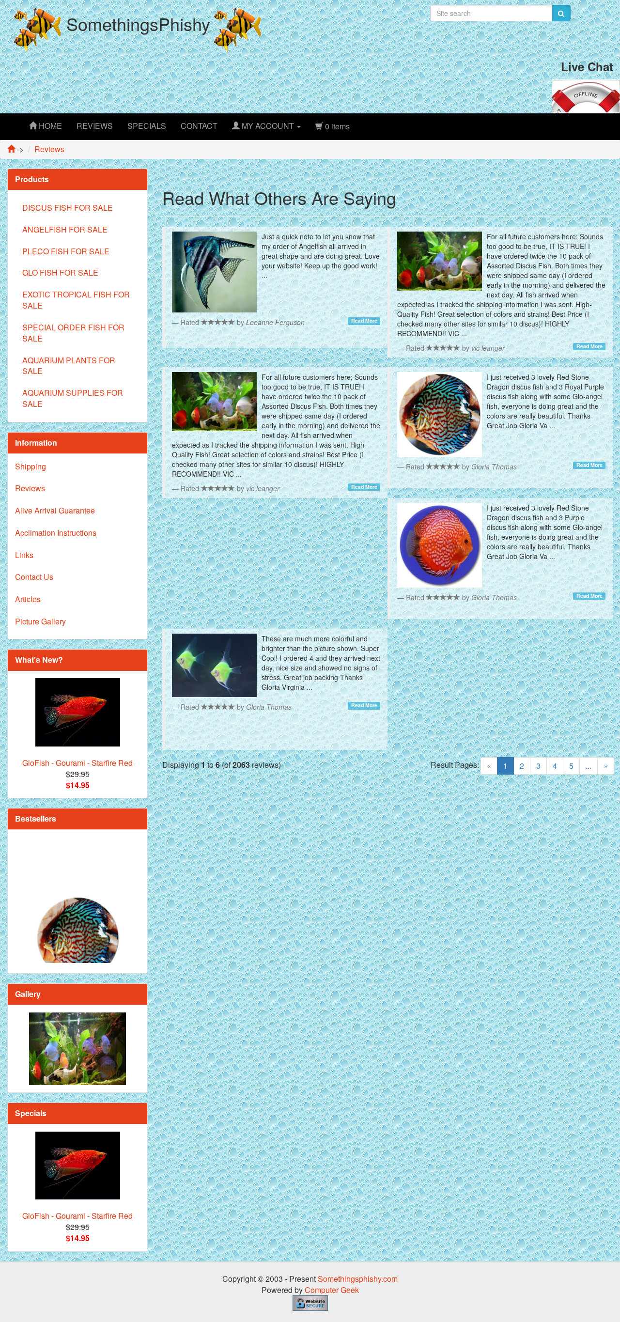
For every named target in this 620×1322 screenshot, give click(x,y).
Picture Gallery (40, 621)
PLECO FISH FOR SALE (65, 251)
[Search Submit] (561, 13)
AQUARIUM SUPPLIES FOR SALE (72, 398)
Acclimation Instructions (55, 532)
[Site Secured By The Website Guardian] (310, 1302)
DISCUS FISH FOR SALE (67, 207)
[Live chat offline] (586, 95)
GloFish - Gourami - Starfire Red (77, 762)
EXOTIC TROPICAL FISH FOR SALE (76, 300)
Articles (28, 599)
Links (24, 554)
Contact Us (34, 576)
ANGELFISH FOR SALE (65, 229)
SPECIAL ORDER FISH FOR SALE (73, 333)
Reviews (30, 488)
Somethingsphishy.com (358, 1278)
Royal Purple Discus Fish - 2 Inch (77, 960)
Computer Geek (332, 1289)
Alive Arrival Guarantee (55, 510)
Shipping (30, 466)
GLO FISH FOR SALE (60, 272)
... (588, 765)
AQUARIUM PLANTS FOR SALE (68, 366)
